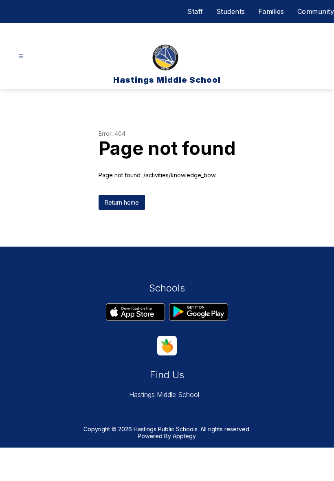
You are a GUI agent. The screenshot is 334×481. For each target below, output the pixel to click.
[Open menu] (21, 56)
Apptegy (184, 435)
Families (271, 11)
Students (230, 11)
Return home (122, 202)
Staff (195, 11)
